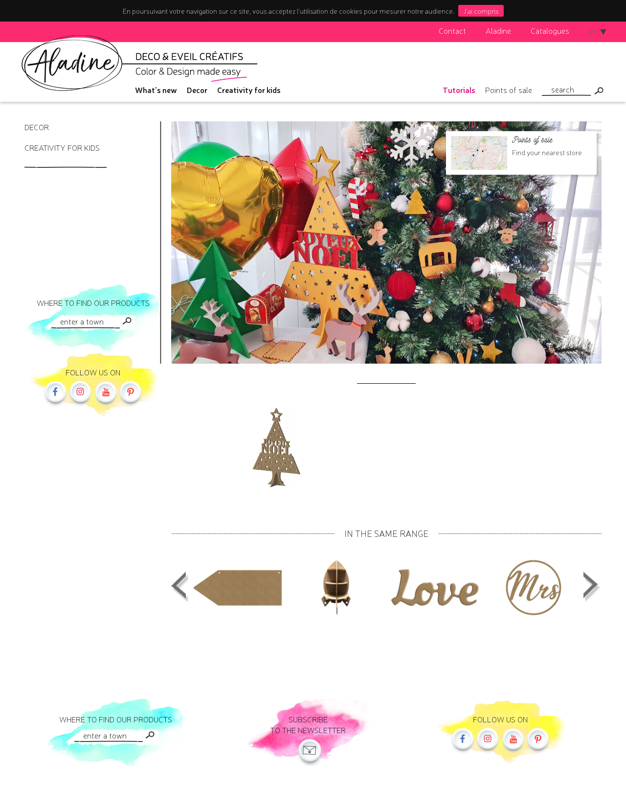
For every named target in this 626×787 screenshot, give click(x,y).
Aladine (498, 30)
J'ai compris (481, 10)
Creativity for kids (249, 89)
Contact (452, 30)
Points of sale (508, 89)
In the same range (386, 533)
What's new (156, 89)
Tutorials (459, 89)
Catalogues (550, 30)
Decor (197, 89)
